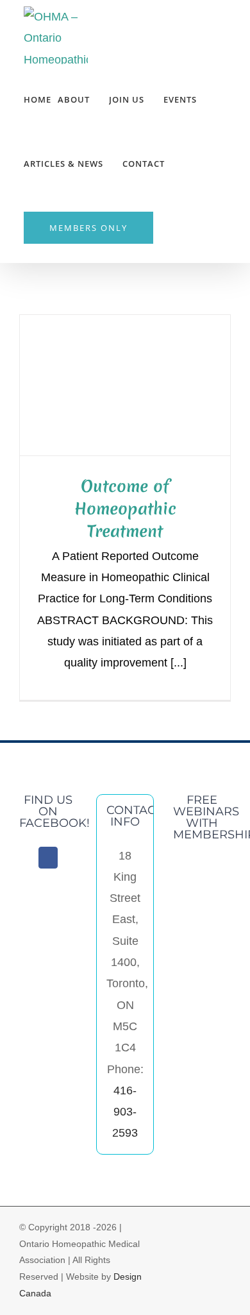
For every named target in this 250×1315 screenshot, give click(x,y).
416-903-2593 (125, 1112)
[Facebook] (48, 858)
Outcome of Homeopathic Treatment (125, 508)
